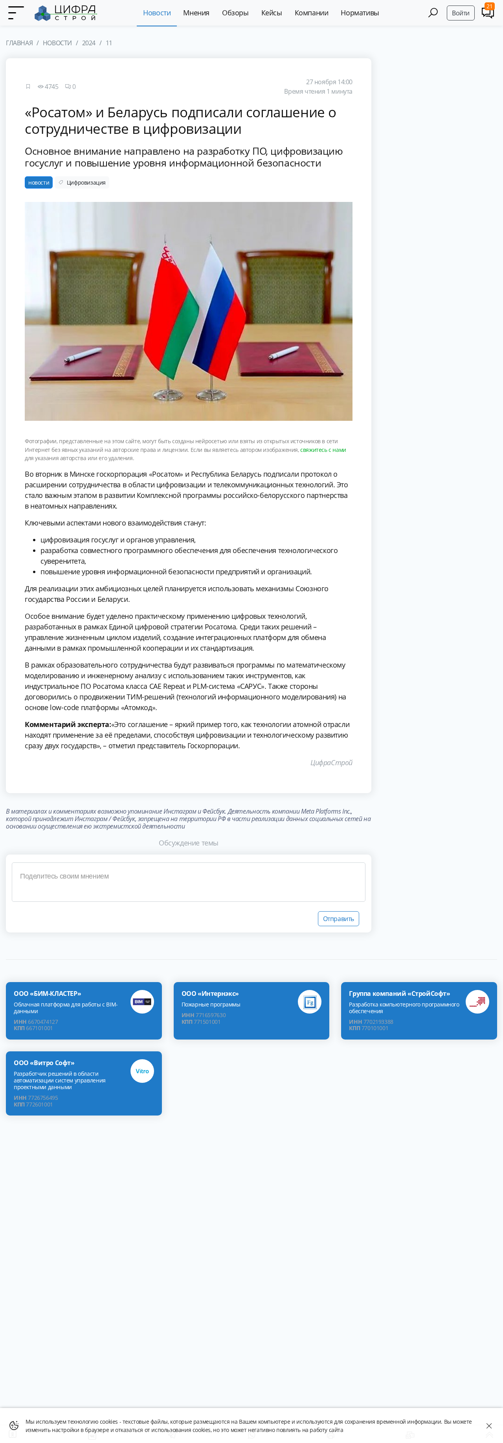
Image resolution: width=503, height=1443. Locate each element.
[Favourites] (28, 86)
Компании (312, 12)
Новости (157, 12)
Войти (461, 13)
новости (38, 182)
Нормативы (360, 12)
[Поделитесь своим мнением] (188, 882)
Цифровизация (86, 182)
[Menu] (16, 13)
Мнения (196, 12)
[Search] (433, 13)
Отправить (338, 918)
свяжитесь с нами (323, 449)
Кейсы (271, 12)
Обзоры (235, 12)
